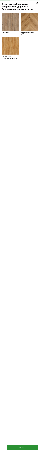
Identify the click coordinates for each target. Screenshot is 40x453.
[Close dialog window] (37, 2)
